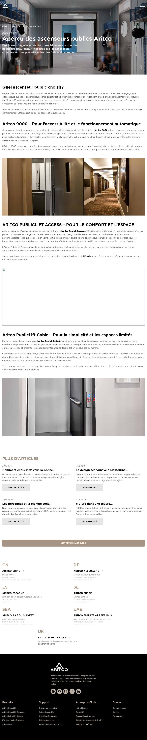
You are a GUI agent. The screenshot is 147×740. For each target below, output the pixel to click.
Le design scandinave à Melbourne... (102, 470)
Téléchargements (46, 720)
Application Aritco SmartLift (51, 724)
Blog (14, 27)
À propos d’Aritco (87, 702)
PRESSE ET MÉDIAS (84, 724)
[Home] (5, 5)
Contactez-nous (46, 644)
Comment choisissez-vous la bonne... (28, 470)
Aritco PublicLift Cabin (49, 341)
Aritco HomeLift (9, 708)
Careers (116, 712)
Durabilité (80, 712)
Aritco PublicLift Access (74, 231)
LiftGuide (86, 256)
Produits (7, 702)
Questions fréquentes (48, 716)
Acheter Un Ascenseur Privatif (88, 720)
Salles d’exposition (47, 712)
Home (4, 27)
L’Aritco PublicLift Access (13, 720)
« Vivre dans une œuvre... (94, 503)
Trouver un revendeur (48, 708)
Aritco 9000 (101, 130)
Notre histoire (82, 708)
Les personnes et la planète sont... (26, 503)
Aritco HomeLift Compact (13, 712)
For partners (118, 716)
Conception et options (85, 716)
